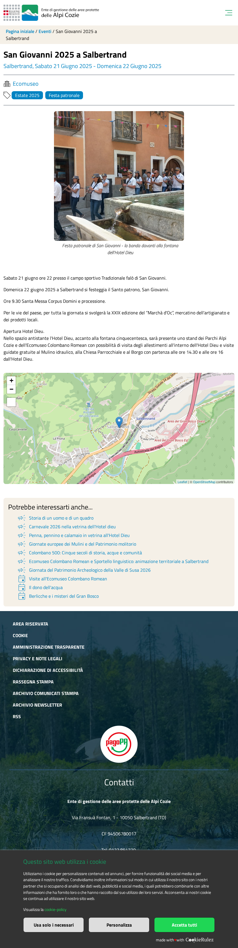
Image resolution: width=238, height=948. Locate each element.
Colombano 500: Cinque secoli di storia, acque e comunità (79, 552)
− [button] (11, 389)
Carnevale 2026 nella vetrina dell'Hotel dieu (66, 526)
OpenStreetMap (204, 481)
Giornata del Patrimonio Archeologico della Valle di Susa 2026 (84, 569)
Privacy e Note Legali (37, 658)
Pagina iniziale (20, 31)
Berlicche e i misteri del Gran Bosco (58, 596)
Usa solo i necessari (54, 924)
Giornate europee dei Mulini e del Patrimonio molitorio (76, 543)
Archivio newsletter (37, 704)
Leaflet (182, 481)
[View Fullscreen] (11, 402)
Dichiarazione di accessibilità (48, 670)
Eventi (45, 31)
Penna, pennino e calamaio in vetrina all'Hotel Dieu (73, 535)
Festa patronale (64, 95)
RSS (17, 716)
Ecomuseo (26, 84)
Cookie (20, 635)
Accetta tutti (184, 924)
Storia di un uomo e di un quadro (55, 517)
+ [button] (11, 380)
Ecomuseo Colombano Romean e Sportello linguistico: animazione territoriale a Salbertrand (112, 561)
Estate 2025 (27, 95)
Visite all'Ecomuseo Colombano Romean (62, 578)
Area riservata (30, 623)
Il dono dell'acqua (40, 587)
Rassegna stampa (33, 681)
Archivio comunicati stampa (46, 693)
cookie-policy (55, 909)
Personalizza (119, 924)
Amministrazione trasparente (48, 646)
